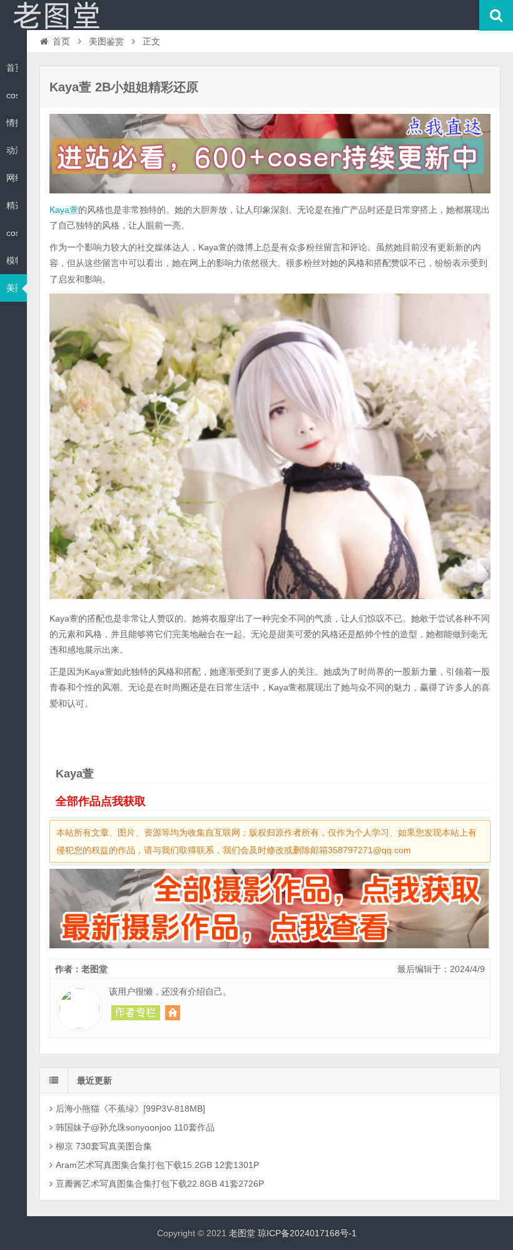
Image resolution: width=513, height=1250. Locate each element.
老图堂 (56, 15)
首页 (12, 68)
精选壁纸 (12, 205)
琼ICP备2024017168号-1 (307, 1233)
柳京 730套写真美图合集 (104, 1146)
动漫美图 (12, 150)
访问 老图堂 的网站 (172, 1012)
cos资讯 (12, 95)
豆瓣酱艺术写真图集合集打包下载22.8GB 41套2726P (160, 1184)
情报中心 (12, 123)
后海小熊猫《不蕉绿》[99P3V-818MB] (130, 1109)
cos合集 (12, 233)
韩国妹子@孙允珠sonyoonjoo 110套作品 (135, 1127)
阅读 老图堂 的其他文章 (135, 1012)
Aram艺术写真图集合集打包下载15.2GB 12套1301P (157, 1165)
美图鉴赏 (12, 288)
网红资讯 (12, 178)
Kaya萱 (63, 210)
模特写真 (12, 260)
